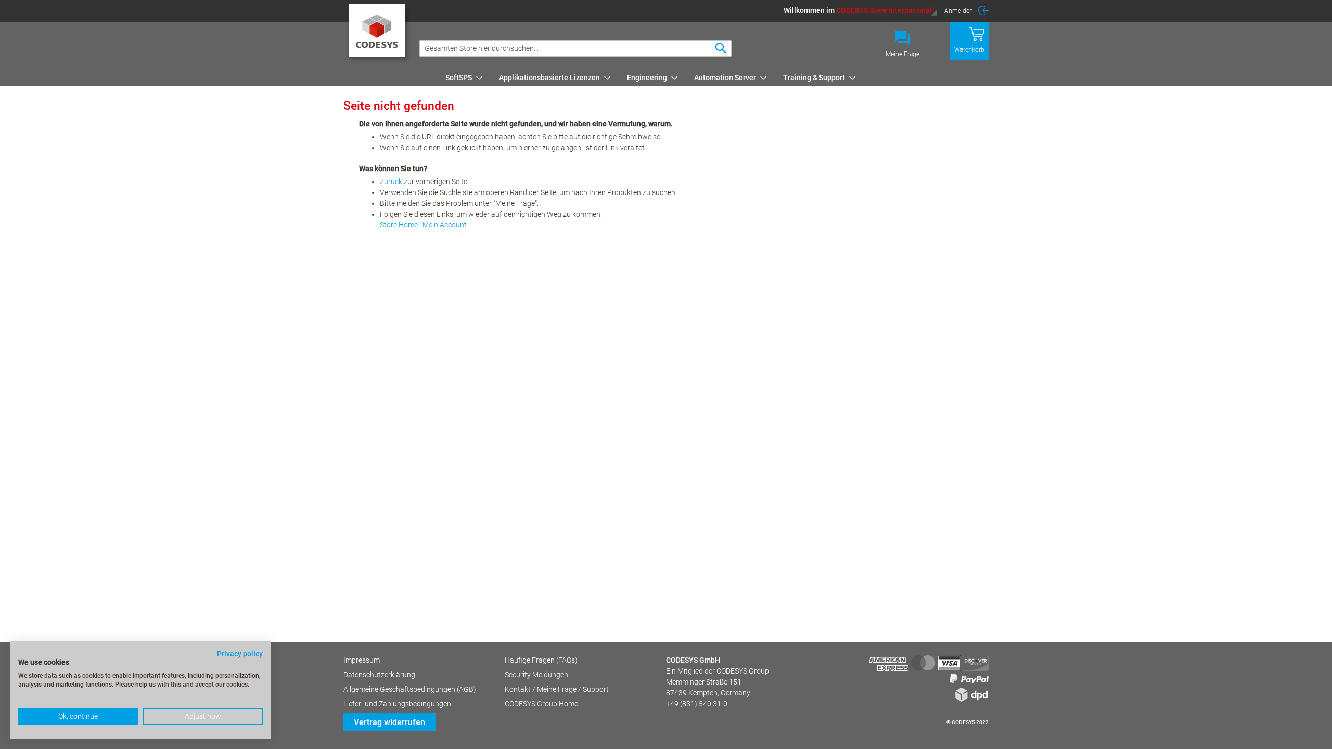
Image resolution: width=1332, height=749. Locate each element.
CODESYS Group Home (541, 704)
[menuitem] (460, 77)
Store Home (399, 225)
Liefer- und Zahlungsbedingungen (397, 704)
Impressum (361, 660)
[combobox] (575, 48)
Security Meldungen (536, 674)
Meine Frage (902, 54)
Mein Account (444, 225)
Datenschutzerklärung (379, 674)
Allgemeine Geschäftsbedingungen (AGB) (409, 689)
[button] (861, 10)
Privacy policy (240, 654)
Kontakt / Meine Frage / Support (557, 689)
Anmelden (958, 11)
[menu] (715, 77)
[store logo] (378, 33)
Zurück (391, 181)
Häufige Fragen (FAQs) (541, 660)
